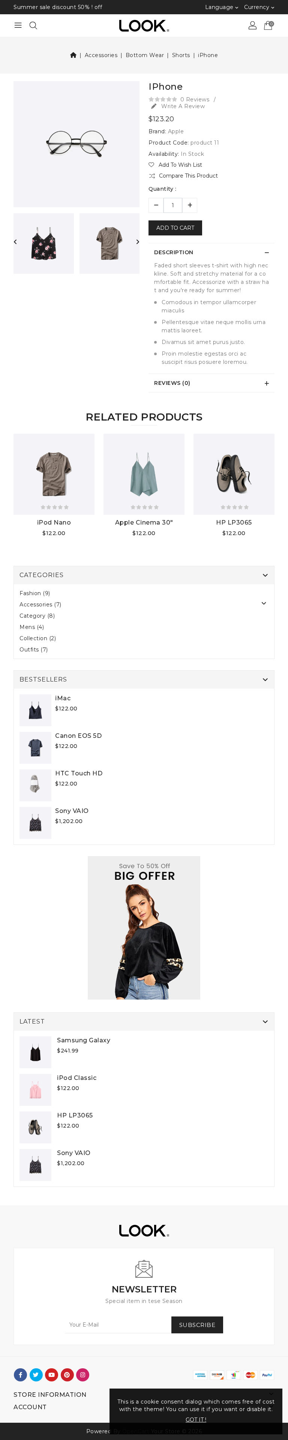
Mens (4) (32, 627)
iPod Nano (54, 522)
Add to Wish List (179, 164)
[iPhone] (77, 146)
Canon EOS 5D (78, 735)
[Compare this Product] (35, 534)
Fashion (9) (35, 593)
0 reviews (195, 99)
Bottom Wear (145, 55)
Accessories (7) (41, 604)
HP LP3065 (234, 522)
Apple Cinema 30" (144, 522)
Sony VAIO (72, 810)
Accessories (101, 55)
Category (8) (37, 615)
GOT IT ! (196, 1419)
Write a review (182, 106)
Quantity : (162, 188)
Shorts (181, 55)
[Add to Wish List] (20, 534)
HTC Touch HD (78, 773)
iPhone (208, 55)
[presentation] (15, 242)
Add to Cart (175, 228)
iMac (62, 698)
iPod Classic (76, 1077)
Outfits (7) (34, 649)
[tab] (211, 252)
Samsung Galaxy (83, 1040)
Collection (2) (38, 638)
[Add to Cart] (50, 534)
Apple (176, 131)
